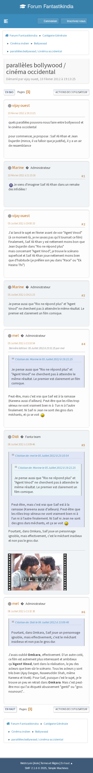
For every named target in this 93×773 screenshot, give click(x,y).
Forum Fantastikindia (49, 6)
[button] (6, 21)
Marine (18, 167)
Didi (15, 436)
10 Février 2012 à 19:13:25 (21, 113)
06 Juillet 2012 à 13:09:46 (21, 444)
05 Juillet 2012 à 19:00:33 (21, 223)
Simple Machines (58, 768)
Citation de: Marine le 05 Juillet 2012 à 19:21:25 (44, 359)
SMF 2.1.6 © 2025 (36, 768)
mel (15, 335)
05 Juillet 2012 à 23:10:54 (21, 343)
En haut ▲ (67, 763)
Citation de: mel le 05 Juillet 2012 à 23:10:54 (42, 455)
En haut (10, 709)
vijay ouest (21, 105)
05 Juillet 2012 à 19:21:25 (21, 294)
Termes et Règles (50, 763)
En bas (9, 92)
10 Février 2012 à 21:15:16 (21, 175)
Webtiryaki (26, 763)
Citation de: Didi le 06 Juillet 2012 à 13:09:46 (42, 622)
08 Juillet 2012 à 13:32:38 (21, 611)
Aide (36, 763)
